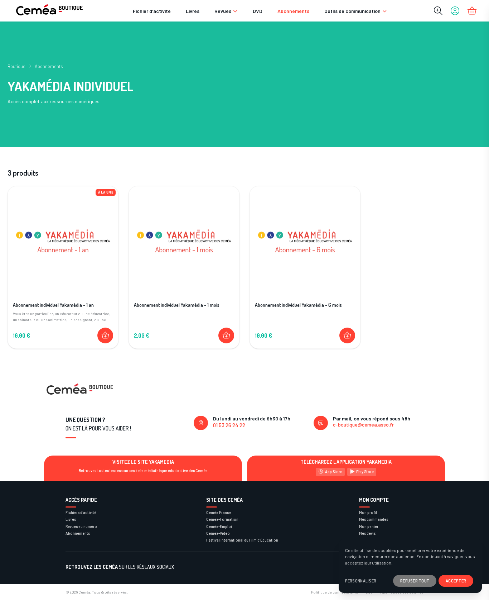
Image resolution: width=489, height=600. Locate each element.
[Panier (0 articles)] (472, 11)
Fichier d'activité (152, 11)
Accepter (456, 581)
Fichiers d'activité (81, 512)
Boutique (16, 66)
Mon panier (368, 526)
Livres (192, 11)
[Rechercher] (438, 11)
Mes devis (367, 533)
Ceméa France (218, 512)
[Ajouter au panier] (105, 335)
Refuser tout (415, 581)
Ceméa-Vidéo (218, 533)
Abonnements (293, 11)
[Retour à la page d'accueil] (49, 11)
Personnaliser (361, 581)
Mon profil (368, 512)
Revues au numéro (81, 526)
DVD (257, 11)
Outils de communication (352, 11)
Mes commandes (373, 519)
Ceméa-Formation (222, 519)
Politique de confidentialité (334, 592)
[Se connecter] (455, 11)
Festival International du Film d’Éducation (242, 540)
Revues (222, 11)
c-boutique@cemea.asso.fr (363, 425)
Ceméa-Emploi (219, 526)
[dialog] (410, 566)
